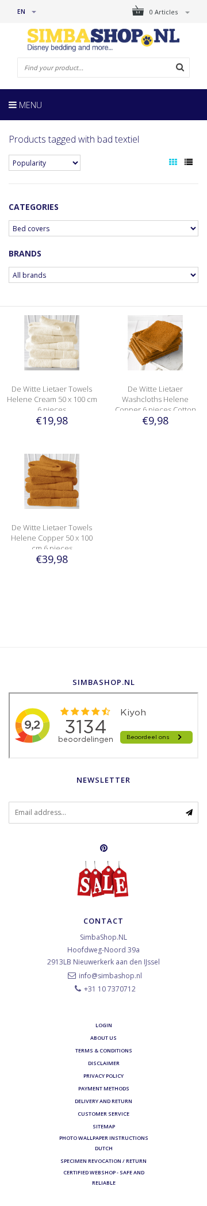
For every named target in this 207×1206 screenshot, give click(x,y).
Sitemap (104, 1126)
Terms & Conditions (103, 1050)
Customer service (103, 1113)
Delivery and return (103, 1101)
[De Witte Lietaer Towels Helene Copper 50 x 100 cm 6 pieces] (52, 480)
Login (103, 1025)
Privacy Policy (103, 1075)
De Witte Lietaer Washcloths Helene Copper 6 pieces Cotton (155, 399)
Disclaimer (104, 1063)
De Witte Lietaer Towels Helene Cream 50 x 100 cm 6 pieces (52, 399)
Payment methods (103, 1088)
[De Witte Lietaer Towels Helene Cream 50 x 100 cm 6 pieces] (52, 342)
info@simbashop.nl (110, 976)
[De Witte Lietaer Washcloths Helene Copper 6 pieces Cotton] (155, 342)
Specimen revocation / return (103, 1161)
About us (103, 1038)
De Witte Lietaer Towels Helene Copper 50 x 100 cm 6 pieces (52, 537)
